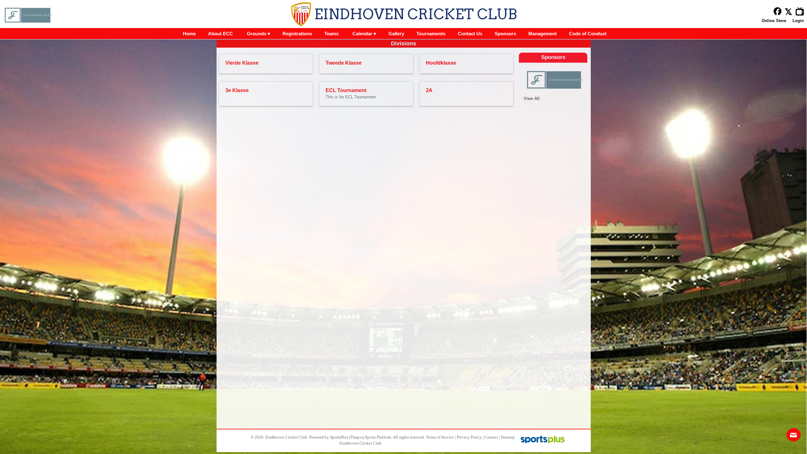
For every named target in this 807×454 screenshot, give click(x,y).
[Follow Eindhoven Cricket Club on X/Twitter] (790, 11)
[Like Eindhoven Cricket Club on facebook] (777, 11)
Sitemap (508, 437)
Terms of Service (440, 437)
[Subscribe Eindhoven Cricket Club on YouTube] (801, 12)
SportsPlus (339, 437)
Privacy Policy (469, 437)
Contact (491, 437)
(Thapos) (356, 437)
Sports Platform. (378, 437)
